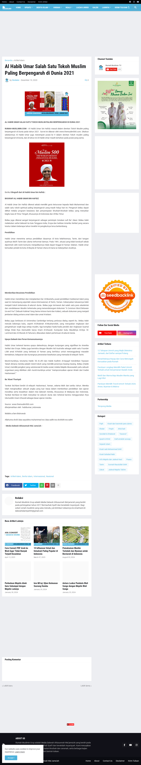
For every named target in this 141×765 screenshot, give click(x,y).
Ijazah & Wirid (104, 439)
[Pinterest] (47, 485)
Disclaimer (32, 2)
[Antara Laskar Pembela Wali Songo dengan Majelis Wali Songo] (76, 571)
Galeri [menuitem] (95, 7)
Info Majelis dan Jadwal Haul (110, 459)
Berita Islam (27, 476)
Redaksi (19, 498)
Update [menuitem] (28, 7)
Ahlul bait (121, 429)
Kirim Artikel (42, 2)
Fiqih (101, 424)
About (11, 2)
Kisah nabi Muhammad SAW (110, 449)
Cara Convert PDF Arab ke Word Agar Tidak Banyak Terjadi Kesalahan (16, 551)
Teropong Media (104, 406)
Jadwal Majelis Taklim (117, 470)
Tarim (101, 465)
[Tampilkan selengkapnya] (58, 485)
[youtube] (138, 2)
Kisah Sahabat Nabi (107, 454)
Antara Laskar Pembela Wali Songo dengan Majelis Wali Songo (75, 586)
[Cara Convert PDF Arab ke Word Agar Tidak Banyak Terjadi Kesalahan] (18, 536)
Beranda (8, 60)
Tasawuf (123, 434)
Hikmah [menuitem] (56, 7)
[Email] (52, 485)
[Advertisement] (70, 34)
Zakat (101, 470)
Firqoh (111, 429)
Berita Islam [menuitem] (42, 7)
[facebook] (130, 2)
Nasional (50, 476)
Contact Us (21, 2)
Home (4, 2)
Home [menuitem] (18, 7)
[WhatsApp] (41, 485)
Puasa (128, 459)
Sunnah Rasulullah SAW (117, 465)
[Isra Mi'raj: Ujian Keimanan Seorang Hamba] (47, 571)
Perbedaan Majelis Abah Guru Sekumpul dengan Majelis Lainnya (16, 586)
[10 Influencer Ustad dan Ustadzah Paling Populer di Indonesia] (47, 536)
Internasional (39, 476)
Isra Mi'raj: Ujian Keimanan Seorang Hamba (46, 584)
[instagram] (134, 2)
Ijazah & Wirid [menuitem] (82, 7)
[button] (129, 7)
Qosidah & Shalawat (107, 434)
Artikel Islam (19, 60)
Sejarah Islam (104, 444)
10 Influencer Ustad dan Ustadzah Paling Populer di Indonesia (46, 551)
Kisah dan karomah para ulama (120, 424)
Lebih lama (85, 686)
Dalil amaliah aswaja (122, 439)
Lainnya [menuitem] (105, 7)
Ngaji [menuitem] (68, 7)
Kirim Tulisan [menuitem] (121, 7)
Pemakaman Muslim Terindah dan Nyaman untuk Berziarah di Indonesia (75, 551)
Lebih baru (8, 686)
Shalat (101, 429)
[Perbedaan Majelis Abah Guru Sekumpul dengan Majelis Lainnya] (18, 571)
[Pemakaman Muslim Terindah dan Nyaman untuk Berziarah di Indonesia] (76, 536)
